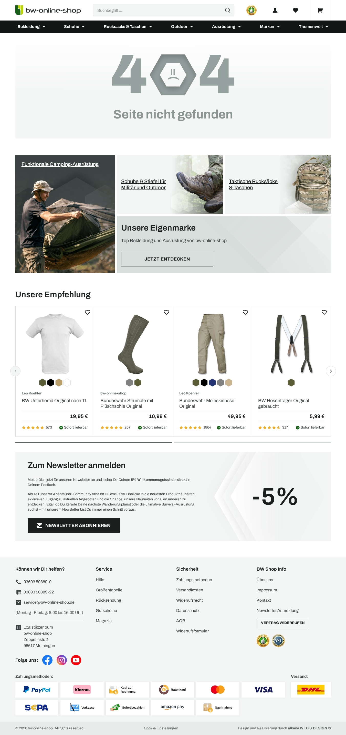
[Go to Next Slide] (331, 371)
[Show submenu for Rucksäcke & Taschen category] (151, 27)
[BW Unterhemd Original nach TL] (55, 343)
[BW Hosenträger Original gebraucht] (291, 343)
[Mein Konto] (275, 10)
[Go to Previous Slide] (15, 371)
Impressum (267, 590)
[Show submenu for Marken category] (278, 27)
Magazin (104, 621)
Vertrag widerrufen (283, 623)
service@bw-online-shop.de (49, 602)
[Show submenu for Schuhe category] (83, 27)
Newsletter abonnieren (78, 525)
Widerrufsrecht (189, 600)
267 (127, 427)
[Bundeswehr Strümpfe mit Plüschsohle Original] (133, 343)
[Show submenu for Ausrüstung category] (239, 27)
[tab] (93, 443)
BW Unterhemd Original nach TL (55, 400)
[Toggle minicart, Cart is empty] (320, 10)
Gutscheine (106, 610)
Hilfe (100, 580)
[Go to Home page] (51, 10)
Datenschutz (188, 610)
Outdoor (179, 26)
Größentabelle (109, 590)
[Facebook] (47, 660)
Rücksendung (108, 600)
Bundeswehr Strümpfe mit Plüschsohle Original (126, 403)
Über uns (265, 580)
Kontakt (264, 600)
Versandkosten (189, 590)
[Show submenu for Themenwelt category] (327, 27)
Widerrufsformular (192, 631)
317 (285, 427)
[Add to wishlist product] (87, 312)
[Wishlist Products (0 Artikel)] (295, 10)
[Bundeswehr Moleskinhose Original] (212, 343)
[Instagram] (62, 660)
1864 (207, 427)
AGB (180, 621)
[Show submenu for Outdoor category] (191, 27)
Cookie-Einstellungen (161, 728)
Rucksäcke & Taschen (125, 26)
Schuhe (71, 26)
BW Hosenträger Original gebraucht (283, 403)
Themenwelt (311, 26)
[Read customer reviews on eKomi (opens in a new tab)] (251, 10)
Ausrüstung (223, 26)
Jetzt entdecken (167, 259)
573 (49, 427)
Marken (267, 26)
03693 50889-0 (37, 582)
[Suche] (228, 10)
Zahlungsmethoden (194, 580)
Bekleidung (28, 26)
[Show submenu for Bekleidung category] (44, 27)
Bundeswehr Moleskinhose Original (206, 403)
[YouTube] (76, 660)
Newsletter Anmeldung (278, 610)
